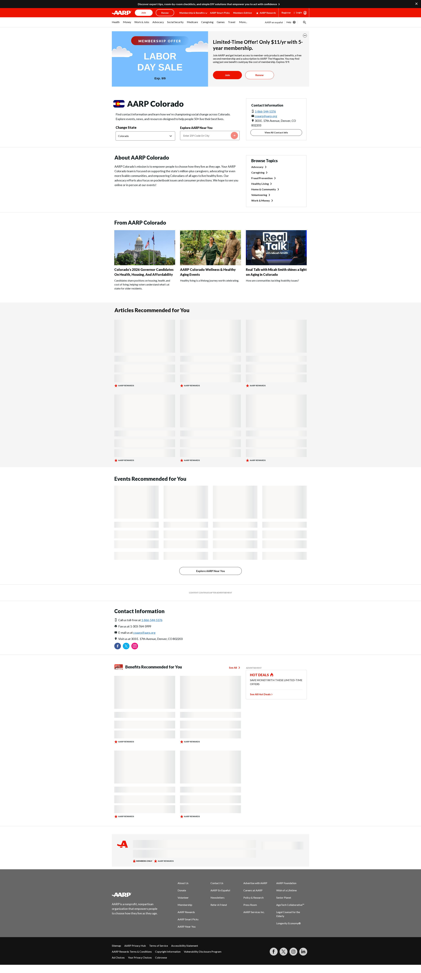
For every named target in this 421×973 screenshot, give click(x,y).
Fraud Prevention (262, 178)
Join (227, 75)
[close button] (305, 35)
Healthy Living (260, 183)
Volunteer (183, 897)
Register (286, 12)
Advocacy (257, 166)
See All (233, 667)
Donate (182, 890)
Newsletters (217, 897)
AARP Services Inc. (254, 912)
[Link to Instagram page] (134, 646)
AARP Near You (187, 926)
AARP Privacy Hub (135, 945)
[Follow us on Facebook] (117, 646)
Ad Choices (118, 957)
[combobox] (210, 135)
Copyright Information (168, 951)
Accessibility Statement (184, 945)
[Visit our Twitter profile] (126, 646)
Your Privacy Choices (140, 957)
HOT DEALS (259, 675)
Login (299, 12)
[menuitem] (116, 23)
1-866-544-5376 (265, 111)
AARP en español (274, 22)
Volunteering (259, 194)
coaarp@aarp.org (266, 116)
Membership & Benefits (192, 12)
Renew (259, 75)
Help (288, 22)
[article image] (144, 264)
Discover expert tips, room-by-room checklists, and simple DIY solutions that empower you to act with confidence (207, 4)
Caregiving (257, 172)
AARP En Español (220, 890)
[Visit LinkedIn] (303, 952)
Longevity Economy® (288, 923)
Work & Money (260, 200)
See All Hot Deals (260, 694)
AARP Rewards (268, 12)
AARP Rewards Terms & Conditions (132, 951)
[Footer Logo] (135, 894)
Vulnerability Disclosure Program (202, 951)
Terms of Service (158, 945)
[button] (304, 22)
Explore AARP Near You (196, 128)
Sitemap (116, 945)
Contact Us (216, 883)
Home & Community (263, 189)
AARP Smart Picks (220, 12)
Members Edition (242, 12)
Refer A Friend (218, 904)
